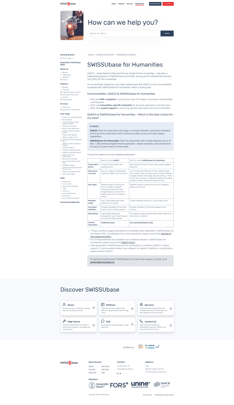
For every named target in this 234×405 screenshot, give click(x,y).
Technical (66, 191)
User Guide (65, 114)
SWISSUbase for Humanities (126, 54)
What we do (66, 107)
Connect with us (155, 3)
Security (65, 97)
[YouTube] (120, 373)
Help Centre (139, 4)
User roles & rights (69, 174)
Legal (64, 188)
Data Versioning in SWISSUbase (69, 155)
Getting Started (67, 55)
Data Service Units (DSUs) (71, 109)
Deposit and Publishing (70, 186)
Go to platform (168, 3)
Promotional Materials (70, 202)
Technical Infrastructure (71, 94)
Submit (167, 33)
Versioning (66, 196)
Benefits (65, 87)
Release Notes (67, 99)
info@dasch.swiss (108, 222)
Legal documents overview (72, 92)
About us (64, 69)
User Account (67, 184)
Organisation (67, 75)
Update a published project (71, 150)
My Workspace (67, 119)
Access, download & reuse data (71, 162)
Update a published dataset (72, 152)
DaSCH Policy (128, 242)
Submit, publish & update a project (71, 131)
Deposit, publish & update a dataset (72, 144)
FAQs (62, 178)
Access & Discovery (69, 193)
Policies (65, 79)
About (114, 4)
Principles (66, 89)
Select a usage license (70, 137)
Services (130, 4)
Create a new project (70, 126)
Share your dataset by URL (71, 171)
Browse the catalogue (70, 159)
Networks (66, 77)
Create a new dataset (70, 135)
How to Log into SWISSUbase (72, 117)
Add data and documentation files (72, 140)
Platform (121, 4)
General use (66, 181)
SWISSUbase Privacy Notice (164, 394)
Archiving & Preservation (71, 198)
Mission (65, 72)
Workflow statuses (69, 165)
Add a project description (71, 128)
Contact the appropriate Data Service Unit (72, 168)
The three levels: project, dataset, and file (71, 122)
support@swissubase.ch (102, 262)
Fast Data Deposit (68, 147)
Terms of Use (147, 394)
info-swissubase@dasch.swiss (141, 222)
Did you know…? (68, 58)
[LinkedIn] (117, 373)
